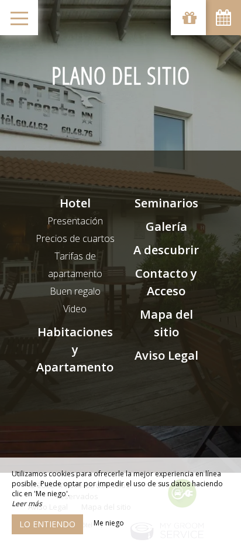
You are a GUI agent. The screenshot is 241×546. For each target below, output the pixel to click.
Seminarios (166, 203)
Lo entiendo (47, 524)
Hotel (75, 203)
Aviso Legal (166, 355)
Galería (166, 226)
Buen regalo (75, 291)
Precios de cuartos (75, 238)
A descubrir (166, 250)
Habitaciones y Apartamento (74, 349)
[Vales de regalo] (188, 17)
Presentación (75, 220)
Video (75, 308)
